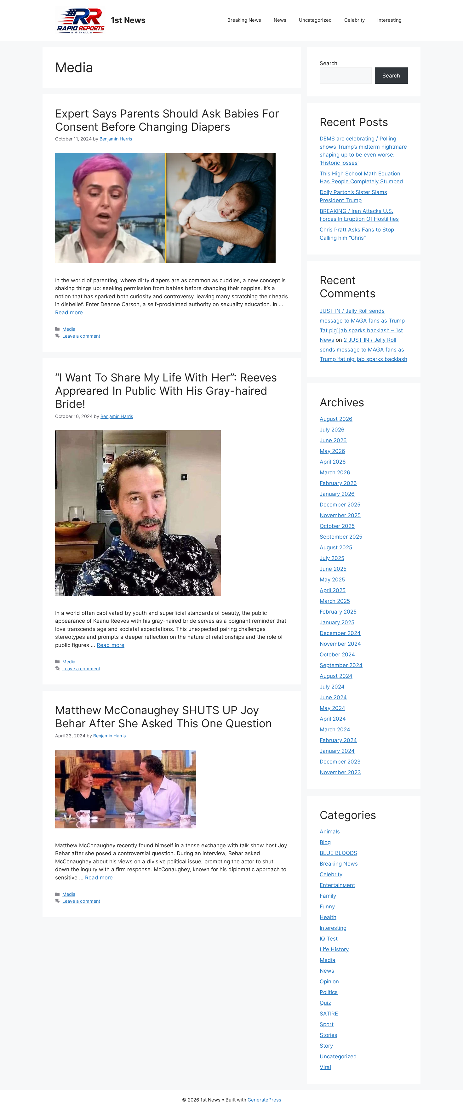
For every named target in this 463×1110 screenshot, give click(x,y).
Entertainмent (337, 885)
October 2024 (337, 654)
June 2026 (333, 440)
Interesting (389, 20)
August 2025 (336, 547)
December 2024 (340, 633)
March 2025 (335, 601)
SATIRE (329, 1013)
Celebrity (354, 20)
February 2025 (338, 612)
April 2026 (333, 462)
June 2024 (333, 697)
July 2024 (332, 687)
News (280, 20)
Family (328, 896)
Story (326, 1046)
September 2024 (341, 665)
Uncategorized (315, 20)
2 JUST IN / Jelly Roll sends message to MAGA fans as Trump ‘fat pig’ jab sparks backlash (363, 349)
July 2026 (332, 429)
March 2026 (335, 472)
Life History (334, 949)
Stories (328, 1035)
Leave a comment (81, 336)
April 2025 (333, 590)
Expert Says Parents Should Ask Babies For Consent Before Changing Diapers (167, 120)
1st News (128, 20)
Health (328, 917)
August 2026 (336, 419)
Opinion (329, 981)
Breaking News (244, 20)
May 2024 (332, 708)
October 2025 (337, 526)
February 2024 (338, 740)
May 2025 (332, 579)
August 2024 (336, 676)
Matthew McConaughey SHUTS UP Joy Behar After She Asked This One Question (163, 716)
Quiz (325, 1003)
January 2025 (337, 622)
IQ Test (329, 938)
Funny (327, 906)
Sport (327, 1024)
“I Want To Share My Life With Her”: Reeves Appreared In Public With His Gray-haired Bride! (166, 390)
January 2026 (337, 494)
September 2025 (341, 537)
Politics (329, 992)
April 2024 (333, 719)
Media (68, 329)
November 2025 (340, 515)
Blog (325, 842)
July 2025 (332, 558)
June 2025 (333, 569)
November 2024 (340, 644)
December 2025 (340, 504)
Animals (330, 831)
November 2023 (340, 772)
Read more (69, 312)
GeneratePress (264, 1100)
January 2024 (337, 751)
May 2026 (332, 451)
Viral (325, 1067)
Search (328, 63)
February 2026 (338, 483)
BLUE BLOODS (338, 853)
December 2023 (340, 761)
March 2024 (335, 729)
